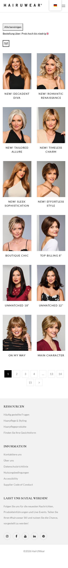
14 (60, 373)
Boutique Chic (17, 255)
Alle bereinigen (12, 27)
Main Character (51, 355)
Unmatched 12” (51, 305)
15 (30, 382)
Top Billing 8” (51, 255)
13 (51, 373)
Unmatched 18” (17, 305)
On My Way (17, 355)
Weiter (38, 382)
